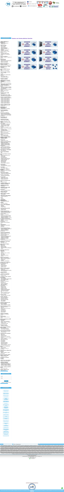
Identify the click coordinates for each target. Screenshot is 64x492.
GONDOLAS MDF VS (4, 138)
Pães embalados (3, 300)
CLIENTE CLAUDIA (4, 192)
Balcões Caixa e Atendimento (5, 321)
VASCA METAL (3, 301)
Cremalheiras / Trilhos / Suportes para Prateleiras (21, 451)
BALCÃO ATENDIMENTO (4, 297)
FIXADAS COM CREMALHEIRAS (6, 173)
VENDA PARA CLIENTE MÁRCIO (6, 195)
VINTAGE (2, 202)
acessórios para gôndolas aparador (6, 216)
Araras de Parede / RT (4, 47)
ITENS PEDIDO (3, 194)
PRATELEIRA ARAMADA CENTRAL (6, 270)
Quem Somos (6, 403)
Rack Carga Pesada (4, 242)
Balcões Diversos (3, 59)
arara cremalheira (3, 278)
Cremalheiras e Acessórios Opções (6, 425)
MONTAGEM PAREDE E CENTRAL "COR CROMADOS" (5, 88)
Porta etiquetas (3, 164)
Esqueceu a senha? (8, 382)
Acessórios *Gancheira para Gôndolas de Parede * (4, 235)
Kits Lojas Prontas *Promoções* (5, 330)
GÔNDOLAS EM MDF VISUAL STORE (58, 447)
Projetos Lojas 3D (3, 294)
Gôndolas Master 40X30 (4, 142)
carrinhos (2, 252)
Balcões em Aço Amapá (4, 61)
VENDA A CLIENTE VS (4, 196)
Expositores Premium (4, 157)
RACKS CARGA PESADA (4, 135)
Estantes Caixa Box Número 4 (5, 99)
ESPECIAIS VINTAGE (4, 203)
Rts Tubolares (3, 341)
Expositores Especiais (34, 446)
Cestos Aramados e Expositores (5, 336)
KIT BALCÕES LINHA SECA (5, 159)
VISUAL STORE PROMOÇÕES (5, 204)
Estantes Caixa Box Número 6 (5, 100)
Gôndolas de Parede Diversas (5, 232)
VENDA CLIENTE (3, 209)
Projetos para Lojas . (6, 395)
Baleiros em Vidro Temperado (5, 258)
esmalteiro (2, 260)
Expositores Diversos (4, 52)
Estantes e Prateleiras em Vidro (5, 104)
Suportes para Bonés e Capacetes (6, 344)
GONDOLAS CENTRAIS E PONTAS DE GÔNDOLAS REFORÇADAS (6, 218)
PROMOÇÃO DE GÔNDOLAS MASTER (6, 432)
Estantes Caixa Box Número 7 (5, 101)
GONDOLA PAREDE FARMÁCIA (5, 364)
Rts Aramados (3, 340)
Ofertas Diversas (3, 224)
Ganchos (2, 351)
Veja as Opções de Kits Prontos (5, 331)
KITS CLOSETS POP (4, 76)
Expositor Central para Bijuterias (5, 113)
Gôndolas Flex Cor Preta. (4, 140)
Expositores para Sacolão (4, 299)
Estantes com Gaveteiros (4, 313)
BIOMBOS (2, 49)
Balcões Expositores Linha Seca (5, 308)
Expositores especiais (4, 298)
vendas (2, 197)
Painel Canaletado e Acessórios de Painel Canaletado (6, 429)
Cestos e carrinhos (3, 72)
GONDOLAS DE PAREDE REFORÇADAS (4, 239)
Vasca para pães (3, 162)
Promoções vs (3, 189)
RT (1, 291)
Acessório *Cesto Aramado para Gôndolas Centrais (5, 213)
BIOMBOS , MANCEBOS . (5, 50)
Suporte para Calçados (4, 342)
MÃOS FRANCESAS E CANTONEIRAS (4, 285)
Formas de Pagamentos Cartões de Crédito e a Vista (6, 410)
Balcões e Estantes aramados (5, 268)
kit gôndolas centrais (4, 129)
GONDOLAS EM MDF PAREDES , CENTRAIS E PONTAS (5, 137)
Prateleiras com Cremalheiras (5, 273)
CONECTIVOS (3, 259)
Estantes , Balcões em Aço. (5, 369)
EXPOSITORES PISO (4, 117)
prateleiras (2, 205)
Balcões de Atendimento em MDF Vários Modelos (19, 452)
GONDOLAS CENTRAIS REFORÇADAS (4, 221)
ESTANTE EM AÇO (4, 265)
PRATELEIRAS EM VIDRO (5, 290)
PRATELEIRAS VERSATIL (4, 172)
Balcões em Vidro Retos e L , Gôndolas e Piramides (5, 64)
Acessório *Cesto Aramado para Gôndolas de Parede (5, 233)
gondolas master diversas (4, 178)
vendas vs (2, 198)
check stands (3, 254)
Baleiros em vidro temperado (5, 70)
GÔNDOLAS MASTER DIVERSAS (6, 141)
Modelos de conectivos (4, 79)
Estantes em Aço (3, 275)
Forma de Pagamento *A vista (6, 416)
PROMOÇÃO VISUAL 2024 (5, 185)
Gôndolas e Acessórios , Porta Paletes (24, 447)
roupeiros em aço (3, 266)
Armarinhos (2, 320)
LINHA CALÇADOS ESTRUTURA (5, 147)
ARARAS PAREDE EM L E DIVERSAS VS (4, 42)
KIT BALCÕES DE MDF (4, 323)
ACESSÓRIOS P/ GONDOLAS (5, 124)
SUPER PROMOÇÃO (4, 188)
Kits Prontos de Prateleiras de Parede (20, 453)
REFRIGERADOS (3, 161)
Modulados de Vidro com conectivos (6, 434)
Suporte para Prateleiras (4, 343)
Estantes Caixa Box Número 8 (5, 102)
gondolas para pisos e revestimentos (6, 128)
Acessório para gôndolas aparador (6, 215)
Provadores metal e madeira (5, 53)
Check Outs (2, 253)
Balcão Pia (2, 307)
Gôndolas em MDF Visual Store (5, 158)
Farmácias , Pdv (3, 322)
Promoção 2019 (3, 176)
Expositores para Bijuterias (5, 112)
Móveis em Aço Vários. (4, 368)
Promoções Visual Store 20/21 (5, 175)
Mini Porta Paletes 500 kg (4, 132)
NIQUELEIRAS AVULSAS (4, 255)
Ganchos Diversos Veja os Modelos (6, 337)
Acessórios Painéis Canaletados (5, 333)
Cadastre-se (3, 382)
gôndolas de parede (6, 390)
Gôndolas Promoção (4, 324)
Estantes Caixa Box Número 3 (5, 98)
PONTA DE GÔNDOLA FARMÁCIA (6, 365)
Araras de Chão (3, 46)
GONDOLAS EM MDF (33, 447)
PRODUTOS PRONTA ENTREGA (6, 418)
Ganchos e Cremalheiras (4, 283)
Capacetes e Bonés (4, 335)
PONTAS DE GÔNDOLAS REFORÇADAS (4, 230)
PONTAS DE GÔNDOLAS (4, 229)
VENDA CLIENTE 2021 (4, 191)
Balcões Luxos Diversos (4, 62)
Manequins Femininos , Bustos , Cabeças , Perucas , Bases (5, 355)
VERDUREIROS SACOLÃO (5, 201)
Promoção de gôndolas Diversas (5, 190)
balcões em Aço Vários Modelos (6, 360)
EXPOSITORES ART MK (4, 110)
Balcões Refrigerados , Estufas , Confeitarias (51, 445)
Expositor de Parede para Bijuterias (6, 114)
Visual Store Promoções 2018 (5, 208)
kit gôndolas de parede (4, 130)
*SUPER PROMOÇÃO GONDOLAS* (6, 211)
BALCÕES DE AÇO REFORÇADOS (6, 60)
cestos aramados (3, 282)
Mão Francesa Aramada (4, 339)
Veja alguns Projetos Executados (5, 295)
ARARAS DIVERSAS (4, 48)
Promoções (2, 226)
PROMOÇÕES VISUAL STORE (5, 187)
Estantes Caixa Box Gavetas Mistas (6, 97)
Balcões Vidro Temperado (5, 257)
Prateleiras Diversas (4, 272)
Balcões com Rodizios (4, 56)
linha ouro (2, 111)
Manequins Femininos (4, 356)
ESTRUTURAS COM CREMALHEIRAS (3, 107)
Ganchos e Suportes (4, 338)
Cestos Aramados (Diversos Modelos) (32, 452)
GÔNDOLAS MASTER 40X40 (5, 143)
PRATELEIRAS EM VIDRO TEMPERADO (6, 401)
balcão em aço (3, 245)
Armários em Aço (3, 263)
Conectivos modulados (4, 78)
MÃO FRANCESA (3, 150)
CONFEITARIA (3, 156)
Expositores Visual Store (4, 119)
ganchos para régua (4, 284)
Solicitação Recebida (5, 414)
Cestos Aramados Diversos (5, 328)
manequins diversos (6, 427)
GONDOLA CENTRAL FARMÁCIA (6, 363)
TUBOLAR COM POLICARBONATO (6, 247)
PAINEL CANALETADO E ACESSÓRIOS (6, 399)
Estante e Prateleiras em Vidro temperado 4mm (5, 105)
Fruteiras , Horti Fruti (4, 296)
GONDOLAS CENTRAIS (4, 325)
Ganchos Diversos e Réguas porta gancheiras (32, 453)
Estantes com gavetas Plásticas (6, 446)
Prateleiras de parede (4, 288)
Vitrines (2, 248)
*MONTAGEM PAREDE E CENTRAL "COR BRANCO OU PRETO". (4, 85)
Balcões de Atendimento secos (5, 155)
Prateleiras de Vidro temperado (5, 289)
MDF (1, 152)
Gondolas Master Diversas (6, 423)
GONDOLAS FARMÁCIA (4, 362)
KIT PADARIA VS (3, 309)
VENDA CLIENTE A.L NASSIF (5, 193)
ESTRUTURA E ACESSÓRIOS (5, 108)
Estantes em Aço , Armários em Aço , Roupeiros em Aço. (5, 262)
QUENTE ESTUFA (3, 160)
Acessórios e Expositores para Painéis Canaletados (5, 303)
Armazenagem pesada (4, 167)
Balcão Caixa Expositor (4, 306)
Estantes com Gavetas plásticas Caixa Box (6, 393)
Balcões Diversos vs (4, 67)
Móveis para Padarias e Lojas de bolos (57, 448)
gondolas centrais (6, 391)
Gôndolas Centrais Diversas (32, 450)
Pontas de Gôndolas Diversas (45, 450)
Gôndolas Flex (3, 139)
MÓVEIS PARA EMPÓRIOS (5, 151)
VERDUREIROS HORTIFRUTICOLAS (3, 200)
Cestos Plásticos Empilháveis (5, 329)
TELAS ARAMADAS (4, 271)
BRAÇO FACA (3, 334)
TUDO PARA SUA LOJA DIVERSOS (6, 95)
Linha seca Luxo (3, 310)
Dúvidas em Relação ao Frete (6, 412)
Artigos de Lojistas (3, 45)
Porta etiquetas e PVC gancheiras (6, 165)
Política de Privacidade (41, 490)
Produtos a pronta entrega (5, 174)
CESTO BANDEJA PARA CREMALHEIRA (4, 280)
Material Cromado (3, 286)
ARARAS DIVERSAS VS (4, 43)
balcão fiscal (2, 251)
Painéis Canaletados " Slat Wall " (5, 304)
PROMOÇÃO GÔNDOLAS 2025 (5, 183)
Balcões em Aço (3, 316)
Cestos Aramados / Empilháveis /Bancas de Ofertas (5, 327)
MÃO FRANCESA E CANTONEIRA (6, 149)
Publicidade (2, 206)
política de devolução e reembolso (6, 405)
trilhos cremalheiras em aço (5, 293)
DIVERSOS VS (3, 93)
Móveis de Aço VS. (3, 370)
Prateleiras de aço (3, 287)
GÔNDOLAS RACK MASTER (5, 146)
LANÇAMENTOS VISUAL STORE (19, 448)
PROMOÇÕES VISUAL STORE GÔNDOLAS (6, 407)
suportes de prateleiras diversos (5, 292)
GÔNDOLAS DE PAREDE (4, 237)
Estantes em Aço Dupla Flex (5, 274)
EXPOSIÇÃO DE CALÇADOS (5, 148)
